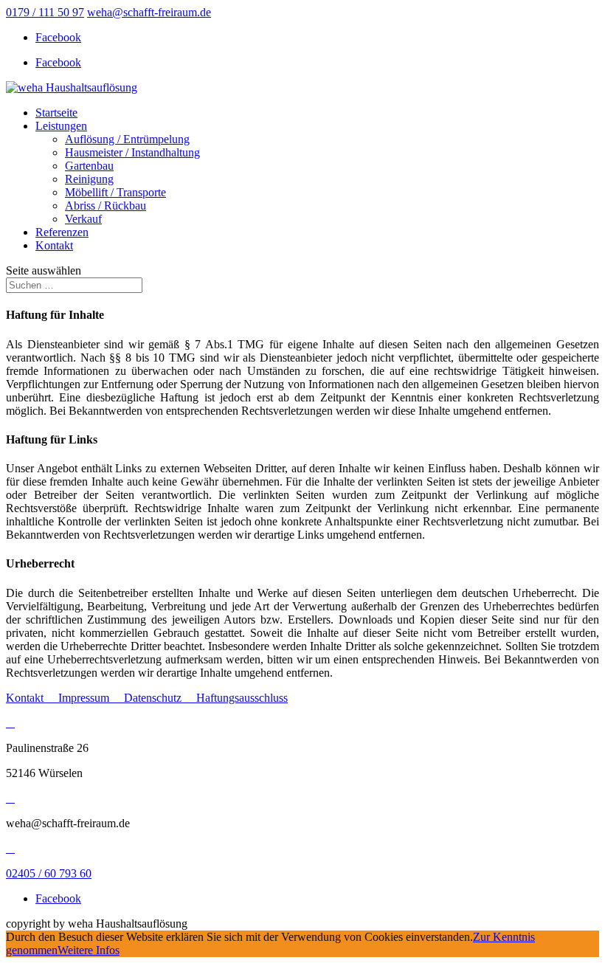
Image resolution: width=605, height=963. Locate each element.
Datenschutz (160, 697)
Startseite (56, 112)
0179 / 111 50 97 (45, 12)
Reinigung (89, 179)
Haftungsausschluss (242, 697)
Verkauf (83, 219)
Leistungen (61, 126)
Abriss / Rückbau (105, 205)
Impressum (91, 697)
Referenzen (62, 232)
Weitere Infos (89, 950)
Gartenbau (89, 165)
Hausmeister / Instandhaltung (132, 152)
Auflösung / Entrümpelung (127, 139)
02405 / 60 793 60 (48, 873)
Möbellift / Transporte (115, 192)
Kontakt (54, 245)
